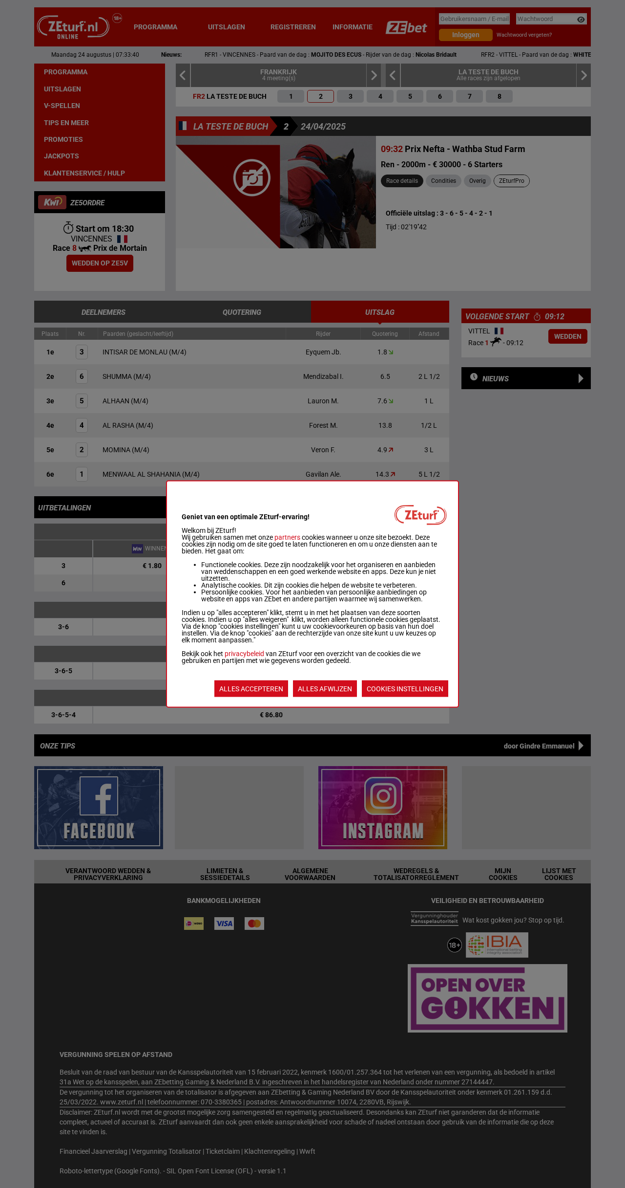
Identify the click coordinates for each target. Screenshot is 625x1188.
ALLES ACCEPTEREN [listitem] (251, 689)
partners (287, 537)
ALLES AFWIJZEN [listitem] (325, 689)
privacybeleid (244, 654)
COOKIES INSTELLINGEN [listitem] (405, 689)
